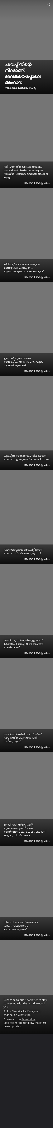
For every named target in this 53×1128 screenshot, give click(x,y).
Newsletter (31, 1000)
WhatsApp (24, 1015)
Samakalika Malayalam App (19, 1021)
